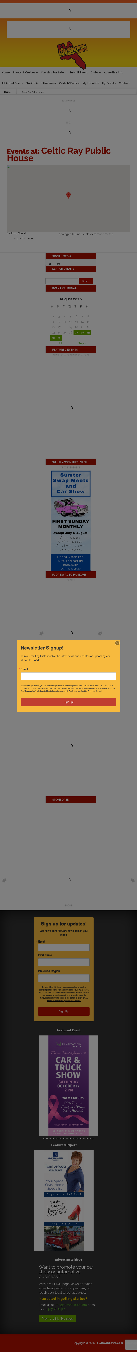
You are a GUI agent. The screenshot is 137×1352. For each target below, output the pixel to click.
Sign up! (69, 702)
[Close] (117, 643)
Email (24, 669)
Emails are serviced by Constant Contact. (85, 691)
